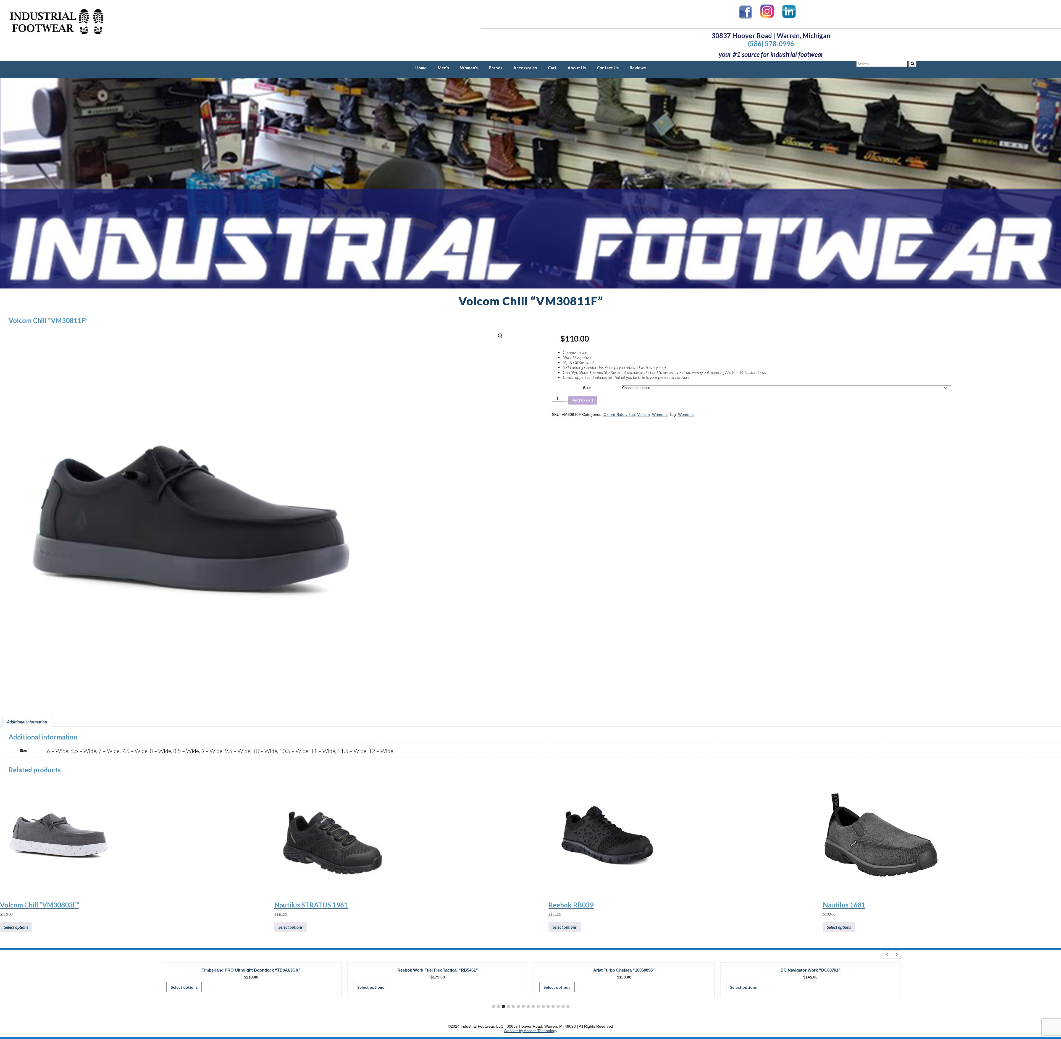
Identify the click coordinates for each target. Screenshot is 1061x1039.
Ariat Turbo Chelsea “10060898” (437, 970)
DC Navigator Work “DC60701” (624, 970)
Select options (16, 927)
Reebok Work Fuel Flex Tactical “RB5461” (251, 970)
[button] (500, 336)
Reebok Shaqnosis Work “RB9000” (810, 970)
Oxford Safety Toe (619, 414)
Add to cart (582, 400)
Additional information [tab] (27, 721)
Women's (660, 414)
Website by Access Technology (530, 1030)
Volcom (643, 414)
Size (587, 387)
